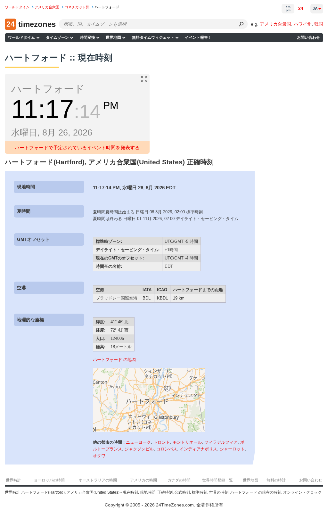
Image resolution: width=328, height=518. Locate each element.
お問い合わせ (308, 37)
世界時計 (13, 480)
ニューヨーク (138, 442)
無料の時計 (276, 480)
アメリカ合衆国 (275, 24)
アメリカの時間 (143, 480)
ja (315, 8)
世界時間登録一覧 (217, 480)
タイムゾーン (57, 37)
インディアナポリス (198, 449)
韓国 (318, 24)
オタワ (99, 455)
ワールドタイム (21, 37)
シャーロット (232, 449)
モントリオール (187, 442)
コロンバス (166, 449)
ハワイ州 (303, 24)
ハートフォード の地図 (114, 359)
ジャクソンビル (139, 449)
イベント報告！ (198, 37)
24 (300, 8)
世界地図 (113, 37)
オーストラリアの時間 (97, 480)
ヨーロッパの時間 (49, 480)
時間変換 (87, 37)
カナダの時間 (179, 480)
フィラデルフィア (221, 442)
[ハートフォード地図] (149, 430)
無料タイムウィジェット (153, 37)
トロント (161, 442)
